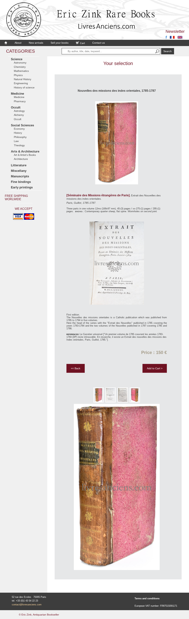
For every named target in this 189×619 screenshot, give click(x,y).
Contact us (98, 42)
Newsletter (175, 31)
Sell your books (59, 42)
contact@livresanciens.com (27, 604)
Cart (82, 43)
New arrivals (36, 42)
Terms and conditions (147, 598)
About (18, 42)
